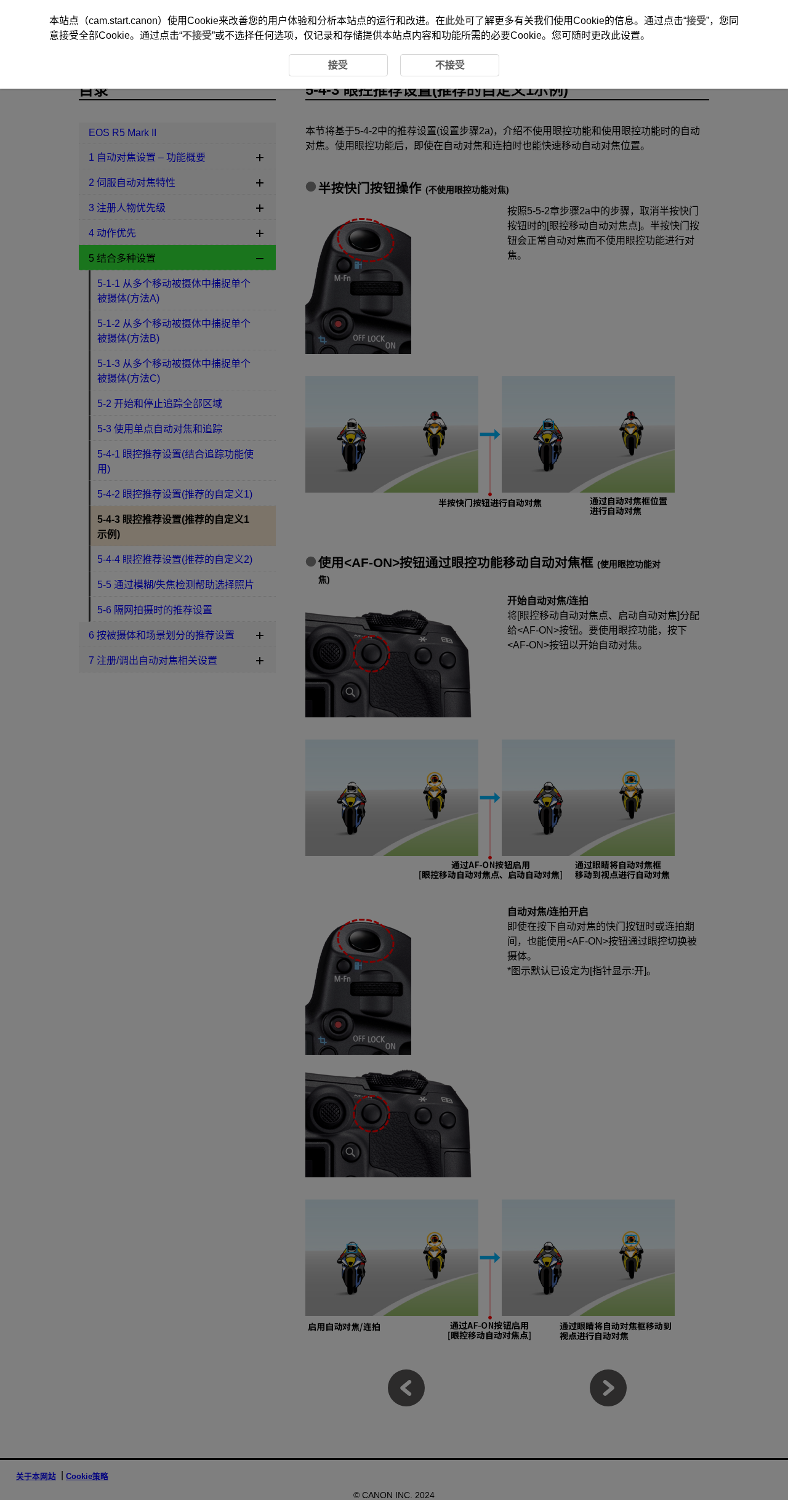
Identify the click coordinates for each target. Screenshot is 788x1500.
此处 (455, 20)
